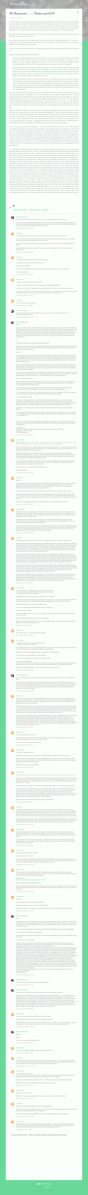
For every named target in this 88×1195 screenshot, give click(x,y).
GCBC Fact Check (34, 210)
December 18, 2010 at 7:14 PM (24, 295)
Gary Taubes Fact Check (20, 210)
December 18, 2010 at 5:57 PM (24, 274)
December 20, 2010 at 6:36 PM (24, 767)
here (43, 1080)
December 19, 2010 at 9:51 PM (24, 625)
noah (17, 1058)
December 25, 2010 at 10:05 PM (25, 1066)
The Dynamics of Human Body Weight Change (45, 73)
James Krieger (20, 217)
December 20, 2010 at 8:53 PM (24, 802)
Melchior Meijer (20, 322)
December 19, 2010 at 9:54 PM (24, 635)
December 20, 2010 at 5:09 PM (24, 745)
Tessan (18, 1121)
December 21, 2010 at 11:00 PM (25, 891)
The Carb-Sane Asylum (19, 4)
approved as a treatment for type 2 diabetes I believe (31, 880)
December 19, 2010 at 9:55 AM (24, 504)
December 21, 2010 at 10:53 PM (25, 864)
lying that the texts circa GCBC (64, 101)
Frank (17, 233)
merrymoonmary (48, 1187)
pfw (17, 538)
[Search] (81, 4)
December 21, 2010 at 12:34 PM (25, 824)
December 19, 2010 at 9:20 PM (24, 583)
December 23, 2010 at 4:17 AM (24, 975)
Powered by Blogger (45, 1184)
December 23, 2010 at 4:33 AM (24, 1009)
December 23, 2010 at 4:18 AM (24, 985)
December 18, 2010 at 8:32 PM (24, 305)
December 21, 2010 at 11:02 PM (25, 911)
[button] (78, 12)
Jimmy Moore (20, 310)
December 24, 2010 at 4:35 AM (24, 1043)
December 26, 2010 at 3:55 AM (24, 1085)
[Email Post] (14, 206)
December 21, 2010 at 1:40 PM (24, 845)
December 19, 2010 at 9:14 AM (24, 472)
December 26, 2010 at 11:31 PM (25, 1116)
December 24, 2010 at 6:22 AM (24, 1053)
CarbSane (19, 440)
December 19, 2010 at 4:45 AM (24, 435)
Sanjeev (18, 279)
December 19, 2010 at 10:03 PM (25, 670)
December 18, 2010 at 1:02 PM (24, 228)
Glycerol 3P (45, 210)
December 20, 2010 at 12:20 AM (25, 691)
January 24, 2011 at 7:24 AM (24, 1129)
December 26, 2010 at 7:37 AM (24, 1098)
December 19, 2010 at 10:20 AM (25, 533)
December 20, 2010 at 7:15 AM (24, 727)
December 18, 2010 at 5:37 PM (24, 252)
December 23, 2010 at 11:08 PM (25, 1026)
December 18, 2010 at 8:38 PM (24, 317)
